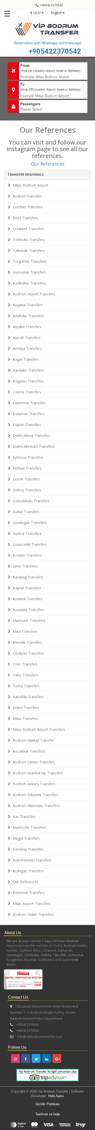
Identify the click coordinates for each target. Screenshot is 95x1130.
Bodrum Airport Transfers (34, 294)
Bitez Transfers (25, 217)
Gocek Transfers (26, 479)
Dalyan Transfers (27, 424)
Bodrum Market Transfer (33, 740)
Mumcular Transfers (29, 827)
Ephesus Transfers (28, 457)
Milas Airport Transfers (31, 903)
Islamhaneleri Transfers (32, 860)
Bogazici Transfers (28, 381)
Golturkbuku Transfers (31, 500)
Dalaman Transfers (29, 413)
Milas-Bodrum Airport (30, 185)
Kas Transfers (24, 816)
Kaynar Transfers (27, 588)
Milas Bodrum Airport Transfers (39, 729)
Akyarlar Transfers (28, 304)
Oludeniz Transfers (28, 653)
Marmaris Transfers (29, 620)
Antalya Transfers (27, 348)
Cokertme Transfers (29, 402)
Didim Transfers (26, 707)
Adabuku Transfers (28, 315)
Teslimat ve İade (47, 1114)
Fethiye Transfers (27, 468)
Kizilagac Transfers (28, 871)
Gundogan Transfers (30, 522)
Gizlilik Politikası (47, 1103)
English (56, 12)
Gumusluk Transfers (29, 272)
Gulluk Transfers (26, 511)
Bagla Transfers (26, 359)
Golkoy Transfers (27, 490)
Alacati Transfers (27, 337)
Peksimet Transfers (29, 892)
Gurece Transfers (27, 533)
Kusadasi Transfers (28, 609)
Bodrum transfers (27, 196)
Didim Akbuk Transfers (31, 435)
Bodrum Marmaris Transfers (36, 805)
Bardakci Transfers (28, 370)
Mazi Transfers (25, 631)
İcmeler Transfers (27, 555)
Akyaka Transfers (27, 326)
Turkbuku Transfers (29, 239)
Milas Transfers (25, 718)
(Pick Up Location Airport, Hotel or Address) (50, 70)
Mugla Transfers (26, 838)
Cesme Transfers (27, 392)
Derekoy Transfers (28, 849)
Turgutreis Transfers (29, 261)
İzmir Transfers (25, 566)
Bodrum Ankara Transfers (34, 783)
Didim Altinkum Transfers (33, 446)
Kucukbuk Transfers (29, 751)
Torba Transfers (26, 685)
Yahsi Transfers (25, 675)
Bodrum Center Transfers (34, 762)
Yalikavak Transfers (29, 250)
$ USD (35, 12)
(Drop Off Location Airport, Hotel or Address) (50, 89)
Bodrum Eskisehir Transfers (35, 794)
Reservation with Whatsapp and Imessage (47, 43)
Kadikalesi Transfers (29, 283)
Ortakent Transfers (28, 228)
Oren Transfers (25, 664)
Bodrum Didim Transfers (33, 914)
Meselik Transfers (27, 642)
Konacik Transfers (28, 598)
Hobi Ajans (56, 1096)
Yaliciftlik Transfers (28, 696)
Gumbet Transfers (28, 207)
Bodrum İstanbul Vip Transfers (38, 773)
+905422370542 (55, 51)
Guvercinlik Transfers (30, 544)
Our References (47, 164)
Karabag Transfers (28, 577)
